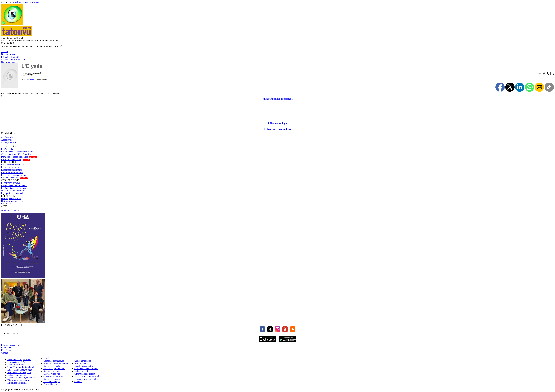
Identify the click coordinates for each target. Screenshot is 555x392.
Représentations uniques (12, 172)
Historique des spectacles (12, 201)
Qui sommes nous (9, 54)
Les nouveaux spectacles (18, 364)
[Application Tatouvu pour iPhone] (267, 342)
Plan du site (6, 350)
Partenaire (34, 2)
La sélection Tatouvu (10, 183)
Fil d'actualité (7, 149)
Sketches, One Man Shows (55, 363)
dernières (28, 154)
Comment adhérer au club (13, 59)
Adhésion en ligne (277, 123)
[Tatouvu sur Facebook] (262, 331)
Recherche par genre (10, 167)
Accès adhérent (8, 137)
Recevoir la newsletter (11, 159)
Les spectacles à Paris (17, 362)
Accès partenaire (8, 142)
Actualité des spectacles (18, 375)
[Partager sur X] (510, 87)
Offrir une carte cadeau (277, 129)
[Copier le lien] (549, 87)
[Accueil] (12, 24)
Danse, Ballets (50, 384)
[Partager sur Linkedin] (519, 87)
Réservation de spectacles (19, 359)
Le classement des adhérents (14, 185)
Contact (4, 353)
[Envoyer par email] (539, 87)
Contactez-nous (8, 62)
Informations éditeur (10, 345)
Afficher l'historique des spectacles (277, 99)
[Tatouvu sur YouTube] (284, 331)
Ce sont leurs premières (11, 154)
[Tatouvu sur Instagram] (276, 331)
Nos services (80, 363)
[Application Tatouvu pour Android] (287, 342)
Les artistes (6, 203)
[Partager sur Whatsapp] (529, 87)
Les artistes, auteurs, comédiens (21, 377)
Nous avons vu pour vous (13, 190)
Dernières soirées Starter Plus (14, 157)
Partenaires (6, 347)
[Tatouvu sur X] (269, 331)
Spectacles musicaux (52, 379)
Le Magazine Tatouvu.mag (19, 370)
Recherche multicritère (11, 170)
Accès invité (6, 140)
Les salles (5, 175)
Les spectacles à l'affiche (12, 164)
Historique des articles (11, 198)
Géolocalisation (19, 175)
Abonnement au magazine (19, 372)
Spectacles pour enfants (54, 368)
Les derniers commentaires (13, 193)
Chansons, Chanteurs (53, 376)
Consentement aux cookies (86, 379)
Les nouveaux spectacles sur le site (17, 151)
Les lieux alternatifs (10, 177)
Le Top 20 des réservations (13, 188)
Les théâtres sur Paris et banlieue (22, 367)
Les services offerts (10, 56)
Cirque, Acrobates (51, 373)
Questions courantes (10, 210)
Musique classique (51, 381)
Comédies (47, 358)
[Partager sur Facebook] (500, 87)
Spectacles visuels (51, 366)
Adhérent (17, 2)
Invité (25, 2)
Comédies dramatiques (53, 360)
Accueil (4, 51)
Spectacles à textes (51, 371)
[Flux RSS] (291, 331)
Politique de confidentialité (86, 376)
